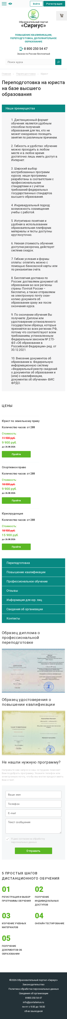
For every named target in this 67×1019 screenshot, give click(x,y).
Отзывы (12, 590)
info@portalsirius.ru (33, 1002)
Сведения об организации (25, 609)
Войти (36, 3)
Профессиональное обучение (27, 581)
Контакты (13, 618)
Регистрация (54, 3)
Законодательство (33, 984)
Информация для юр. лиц (24, 600)
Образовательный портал (33, 25)
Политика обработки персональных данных (34, 989)
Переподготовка (18, 563)
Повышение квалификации (26, 572)
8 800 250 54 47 (35, 49)
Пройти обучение (16, 455)
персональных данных (24, 842)
